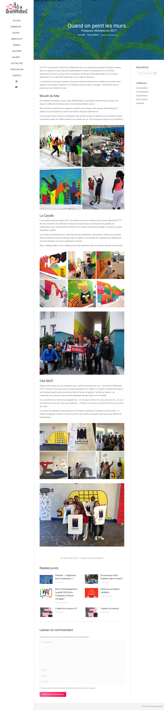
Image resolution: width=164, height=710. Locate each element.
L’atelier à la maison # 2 (66, 608)
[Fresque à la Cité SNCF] (53, 437)
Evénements (142, 91)
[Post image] (46, 579)
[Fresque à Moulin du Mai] (61, 146)
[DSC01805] (110, 465)
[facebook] (16, 86)
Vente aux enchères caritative (110, 591)
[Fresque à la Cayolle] (53, 265)
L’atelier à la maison (109, 608)
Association (142, 88)
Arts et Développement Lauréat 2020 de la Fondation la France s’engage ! (66, 594)
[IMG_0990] (82, 437)
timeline (140, 103)
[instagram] (16, 81)
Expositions (142, 95)
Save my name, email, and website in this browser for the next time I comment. (69, 688)
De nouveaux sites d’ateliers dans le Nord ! (111, 577)
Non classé (141, 99)
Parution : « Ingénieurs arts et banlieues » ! (65, 577)
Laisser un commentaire (91, 558)
